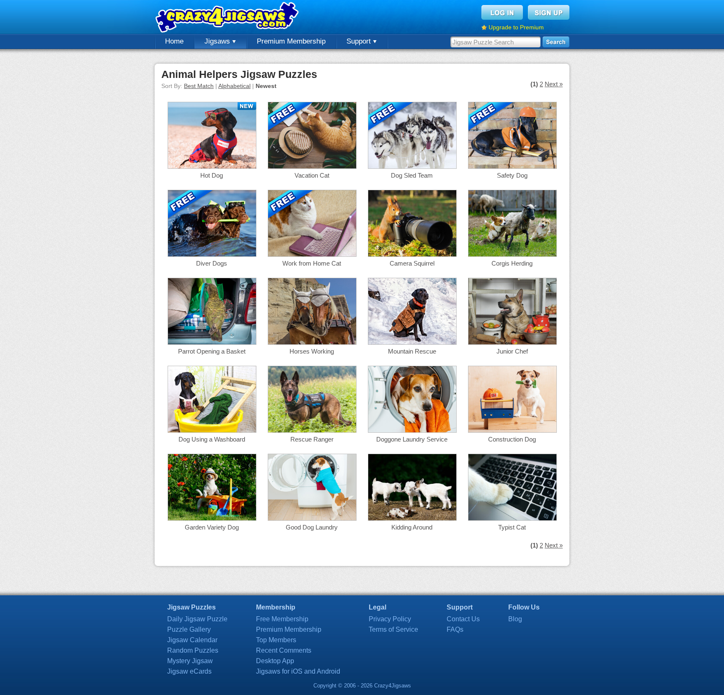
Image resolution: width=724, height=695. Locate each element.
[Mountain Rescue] (412, 342)
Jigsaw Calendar (192, 639)
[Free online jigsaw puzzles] (228, 17)
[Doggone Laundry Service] (412, 430)
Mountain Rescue (412, 351)
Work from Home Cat (311, 263)
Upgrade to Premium (516, 27)
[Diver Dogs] (212, 254)
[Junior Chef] (512, 342)
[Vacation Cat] (312, 166)
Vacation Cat (312, 175)
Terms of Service (393, 629)
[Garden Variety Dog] (212, 518)
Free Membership (282, 619)
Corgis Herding (512, 263)
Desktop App (275, 660)
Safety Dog (512, 175)
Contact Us (463, 619)
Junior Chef (512, 351)
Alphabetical (234, 86)
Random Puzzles (192, 650)
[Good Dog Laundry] (312, 518)
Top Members (276, 639)
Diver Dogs (211, 263)
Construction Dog (512, 439)
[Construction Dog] (512, 430)
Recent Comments (283, 650)
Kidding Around (411, 527)
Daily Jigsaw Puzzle (197, 619)
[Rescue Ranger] (312, 430)
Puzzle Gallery (189, 629)
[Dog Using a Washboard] (212, 430)
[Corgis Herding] (512, 254)
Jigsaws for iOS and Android (298, 671)
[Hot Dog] (212, 166)
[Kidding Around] (412, 518)
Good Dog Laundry (312, 527)
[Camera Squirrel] (412, 254)
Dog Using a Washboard (211, 439)
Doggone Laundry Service (411, 439)
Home (174, 41)
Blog (515, 619)
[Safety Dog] (512, 166)
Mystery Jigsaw (190, 660)
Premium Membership (291, 41)
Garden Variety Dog (212, 527)
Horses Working (312, 351)
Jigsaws (218, 41)
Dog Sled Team (412, 175)
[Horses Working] (312, 342)
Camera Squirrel (412, 263)
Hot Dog (211, 175)
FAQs (455, 629)
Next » (554, 84)
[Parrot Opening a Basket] (212, 342)
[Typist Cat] (512, 518)
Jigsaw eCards (189, 671)
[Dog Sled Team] (412, 166)
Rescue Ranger (312, 439)
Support (359, 41)
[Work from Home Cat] (312, 254)
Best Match (199, 86)
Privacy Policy (390, 619)
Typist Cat (512, 527)
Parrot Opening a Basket (212, 351)
